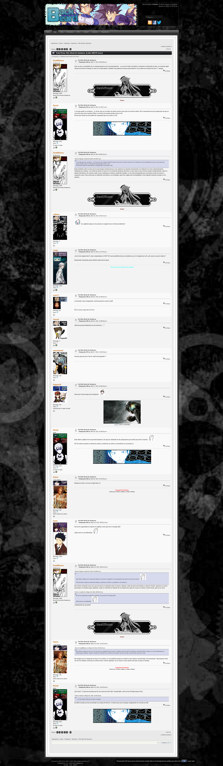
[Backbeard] (56, 290)
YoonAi (56, 319)
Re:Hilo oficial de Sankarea (87, 60)
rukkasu (56, 214)
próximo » (169, 46)
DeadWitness (58, 60)
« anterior (163, 46)
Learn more (191, 761)
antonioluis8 (58, 350)
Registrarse (105, 32)
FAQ (61, 32)
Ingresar (95, 32)
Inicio (48, 32)
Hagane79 (57, 385)
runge (55, 250)
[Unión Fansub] (56, 98)
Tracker (86, 32)
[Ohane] (56, 345)
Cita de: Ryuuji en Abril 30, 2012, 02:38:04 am (88, 571)
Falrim (55, 477)
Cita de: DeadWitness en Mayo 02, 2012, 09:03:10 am (90, 648)
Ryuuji (55, 105)
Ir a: (158, 742)
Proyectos (70, 32)
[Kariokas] (56, 148)
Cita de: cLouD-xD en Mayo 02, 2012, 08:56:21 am (89, 592)
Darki (55, 521)
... (69, 49)
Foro (55, 32)
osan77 (56, 295)
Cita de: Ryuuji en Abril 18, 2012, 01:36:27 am (88, 158)
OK (184, 761)
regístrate (174, 4)
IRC (78, 32)
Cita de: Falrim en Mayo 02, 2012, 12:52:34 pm (88, 695)
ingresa (167, 4)
